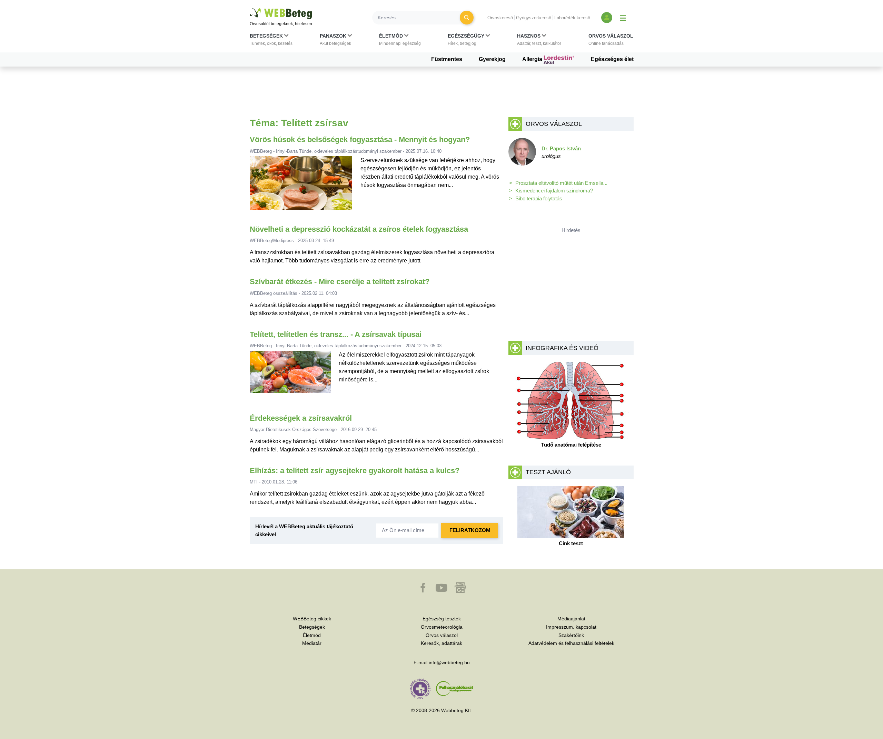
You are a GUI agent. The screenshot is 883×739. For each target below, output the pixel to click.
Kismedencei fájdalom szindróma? (554, 190)
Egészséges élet (612, 59)
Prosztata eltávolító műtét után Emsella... (561, 183)
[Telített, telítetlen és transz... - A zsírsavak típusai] (290, 375)
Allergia (533, 59)
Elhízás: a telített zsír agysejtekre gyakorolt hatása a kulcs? (354, 470)
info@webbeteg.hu (449, 662)
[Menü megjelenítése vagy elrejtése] (623, 17)
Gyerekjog (492, 59)
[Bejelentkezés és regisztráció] (606, 17)
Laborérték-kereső (572, 17)
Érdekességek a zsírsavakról (301, 418)
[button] (271, 41)
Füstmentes (446, 59)
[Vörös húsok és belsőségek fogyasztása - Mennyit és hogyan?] (301, 185)
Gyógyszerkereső (533, 17)
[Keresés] (467, 17)
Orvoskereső (500, 17)
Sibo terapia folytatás (538, 198)
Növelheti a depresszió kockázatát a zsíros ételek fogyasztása (359, 229)
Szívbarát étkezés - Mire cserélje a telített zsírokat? (339, 281)
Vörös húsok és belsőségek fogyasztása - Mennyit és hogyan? (360, 139)
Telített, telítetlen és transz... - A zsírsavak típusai (335, 334)
